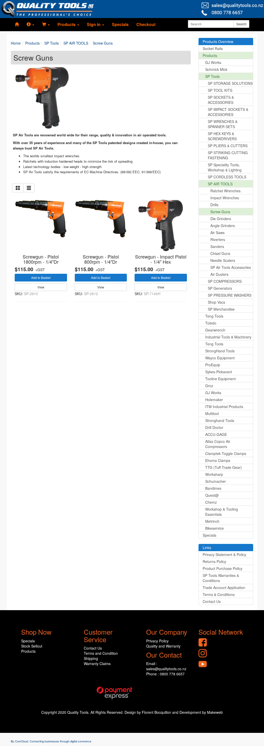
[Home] (17, 24)
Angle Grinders (222, 225)
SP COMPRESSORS (225, 281)
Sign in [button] (94, 24)
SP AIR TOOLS (220, 183)
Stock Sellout (31, 646)
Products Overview (218, 41)
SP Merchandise (221, 309)
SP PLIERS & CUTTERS (228, 145)
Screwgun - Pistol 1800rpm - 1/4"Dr (41, 259)
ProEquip (212, 364)
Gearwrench (215, 330)
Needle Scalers (222, 260)
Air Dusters (219, 274)
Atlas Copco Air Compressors (217, 444)
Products (210, 55)
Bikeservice (214, 528)
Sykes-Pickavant (218, 371)
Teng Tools (214, 316)
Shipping (91, 658)
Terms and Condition (101, 653)
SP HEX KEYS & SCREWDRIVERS (222, 136)
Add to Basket (41, 277)
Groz (209, 385)
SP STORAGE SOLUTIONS (230, 83)
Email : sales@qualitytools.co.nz (166, 666)
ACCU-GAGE (216, 434)
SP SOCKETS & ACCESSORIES (221, 100)
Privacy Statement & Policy (224, 554)
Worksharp (214, 474)
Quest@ (212, 495)
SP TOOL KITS (220, 90)
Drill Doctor (214, 427)
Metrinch (212, 521)
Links (207, 547)
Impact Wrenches (224, 197)
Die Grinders (220, 218)
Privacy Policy (157, 640)
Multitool (212, 413)
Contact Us (212, 601)
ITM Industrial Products (224, 406)
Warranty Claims (97, 663)
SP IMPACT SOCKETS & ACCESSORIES (228, 112)
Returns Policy (214, 561)
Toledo (210, 323)
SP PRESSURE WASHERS (229, 295)
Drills (214, 204)
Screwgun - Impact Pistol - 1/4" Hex (160, 259)
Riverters (217, 239)
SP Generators (220, 288)
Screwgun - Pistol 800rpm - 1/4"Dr (101, 259)
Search (241, 24)
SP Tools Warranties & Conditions (221, 578)
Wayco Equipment (220, 357)
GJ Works (213, 62)
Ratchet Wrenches (225, 190)
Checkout (145, 24)
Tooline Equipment (220, 378)
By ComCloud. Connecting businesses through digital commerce (51, 741)
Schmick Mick (216, 69)
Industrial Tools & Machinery (228, 336)
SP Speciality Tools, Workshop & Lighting (225, 167)
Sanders (217, 246)
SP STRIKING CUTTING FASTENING (228, 155)
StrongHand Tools (220, 350)
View (40, 287)
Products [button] (67, 24)
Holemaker (214, 399)
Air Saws (217, 232)
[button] (30, 24)
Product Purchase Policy (222, 568)
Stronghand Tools (219, 420)
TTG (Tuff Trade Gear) (223, 467)
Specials (120, 24)
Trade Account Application (224, 587)
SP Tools (212, 76)
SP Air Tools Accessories (230, 267)
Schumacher (215, 481)
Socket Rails (213, 48)
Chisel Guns (220, 253)
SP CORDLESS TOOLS (227, 176)
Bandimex (213, 488)
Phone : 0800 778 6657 (165, 673)
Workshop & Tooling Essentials (221, 512)
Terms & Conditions (219, 594)
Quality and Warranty (163, 646)
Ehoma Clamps (217, 460)
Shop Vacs (216, 302)
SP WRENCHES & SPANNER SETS (222, 124)
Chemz (211, 502)
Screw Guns (220, 211)
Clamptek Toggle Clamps (225, 453)
